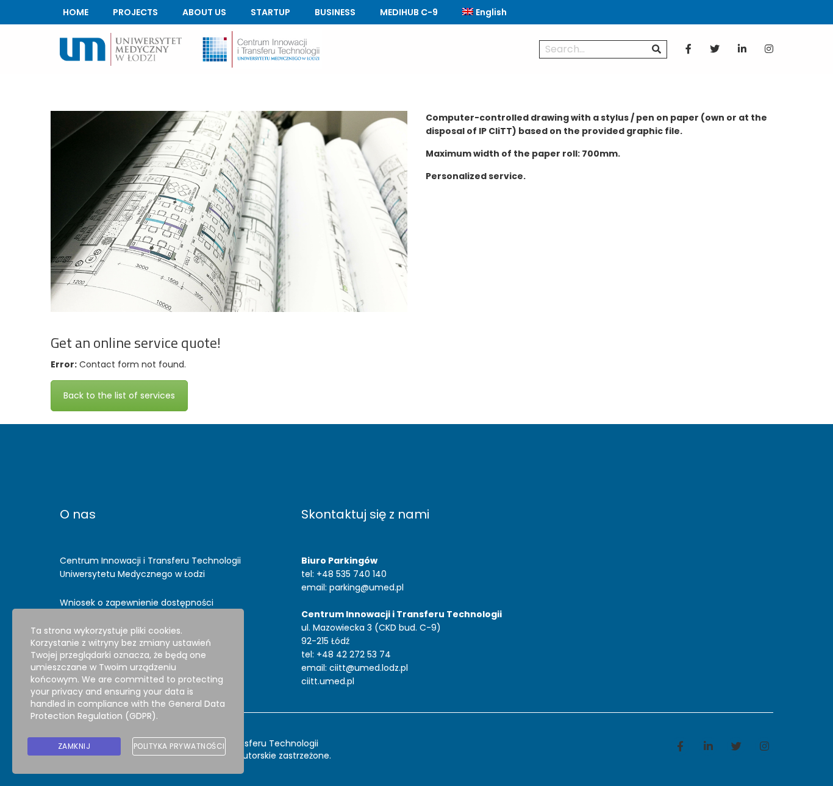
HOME (75, 12)
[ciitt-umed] (261, 49)
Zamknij (74, 746)
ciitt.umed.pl (327, 681)
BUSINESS (335, 12)
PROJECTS (135, 12)
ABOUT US (204, 12)
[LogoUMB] (121, 49)
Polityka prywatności (179, 746)
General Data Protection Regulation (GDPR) (127, 710)
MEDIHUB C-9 (409, 12)
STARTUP (270, 12)
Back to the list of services (119, 395)
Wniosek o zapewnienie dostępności (136, 603)
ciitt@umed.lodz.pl (368, 668)
